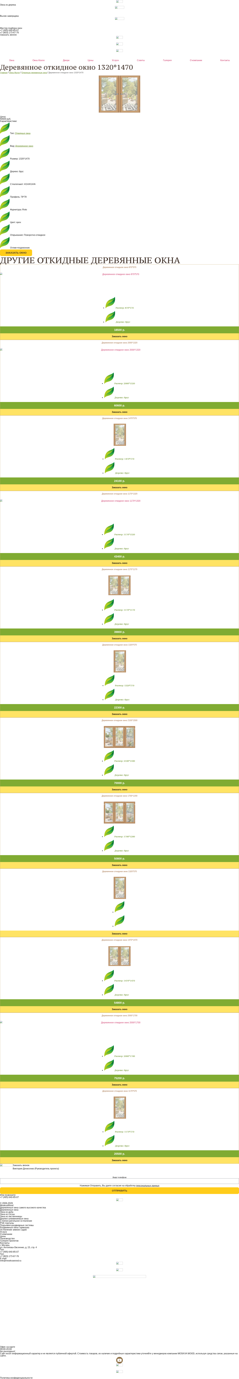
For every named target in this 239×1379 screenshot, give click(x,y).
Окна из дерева (8, 5)
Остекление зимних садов (13, 1230)
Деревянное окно (24, 146)
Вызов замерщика (9, 16)
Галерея (167, 60)
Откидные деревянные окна (34, 72)
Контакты (225, 60)
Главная (3, 72)
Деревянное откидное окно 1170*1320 (119, 494)
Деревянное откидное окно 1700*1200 (119, 796)
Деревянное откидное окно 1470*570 (119, 418)
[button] (119, 329)
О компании (196, 60)
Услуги (115, 60)
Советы (141, 60)
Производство (7, 1238)
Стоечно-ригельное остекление (16, 1221)
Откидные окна (22, 133)
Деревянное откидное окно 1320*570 (119, 645)
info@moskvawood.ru (10, 1260)
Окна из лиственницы (11, 1216)
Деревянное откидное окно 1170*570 (119, 1091)
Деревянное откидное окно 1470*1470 (119, 940)
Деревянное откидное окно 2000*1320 (119, 342)
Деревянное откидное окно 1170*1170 (119, 569)
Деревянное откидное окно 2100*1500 (119, 720)
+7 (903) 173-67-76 (9, 32)
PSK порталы (7, 1223)
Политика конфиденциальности (16, 1378)
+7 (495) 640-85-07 (9, 30)
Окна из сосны (7, 1214)
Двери (66, 60)
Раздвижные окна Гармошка (14, 1227)
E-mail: (3, 1258)
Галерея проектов (9, 1241)
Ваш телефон (119, 1177)
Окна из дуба (6, 1212)
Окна (11, 60)
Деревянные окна (9, 1210)
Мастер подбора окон (11, 28)
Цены (90, 60)
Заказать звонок (8, 35)
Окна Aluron (39, 60)
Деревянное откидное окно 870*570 (119, 267)
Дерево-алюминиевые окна (14, 1218)
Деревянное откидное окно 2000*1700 (119, 1015)
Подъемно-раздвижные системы (17, 1225)
